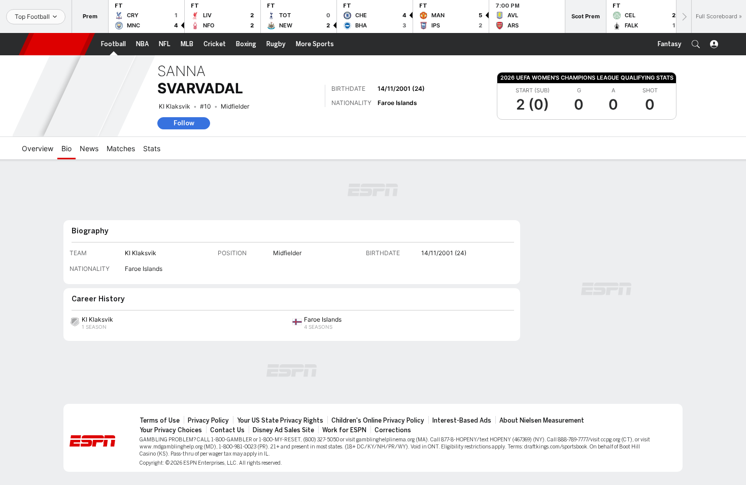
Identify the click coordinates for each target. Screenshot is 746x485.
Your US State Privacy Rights (280, 420)
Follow (184, 123)
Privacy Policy (208, 420)
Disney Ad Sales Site (283, 430)
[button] (696, 44)
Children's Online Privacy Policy (377, 420)
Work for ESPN (344, 430)
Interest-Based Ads (461, 420)
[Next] (683, 16)
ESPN (57, 44)
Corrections (393, 430)
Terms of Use (160, 420)
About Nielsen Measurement (541, 420)
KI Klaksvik (174, 106)
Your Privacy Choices (171, 430)
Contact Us (227, 430)
